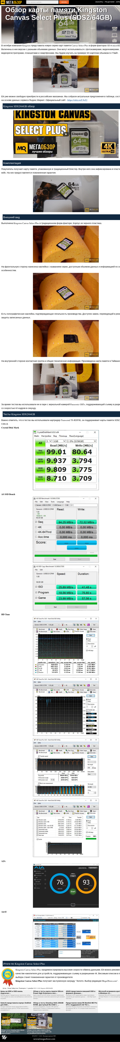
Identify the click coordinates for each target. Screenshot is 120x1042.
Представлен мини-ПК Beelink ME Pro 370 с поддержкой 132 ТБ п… (81, 1004)
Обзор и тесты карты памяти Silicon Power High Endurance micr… (48, 992)
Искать (64, 2)
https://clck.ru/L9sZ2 (77, 100)
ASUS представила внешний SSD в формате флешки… (80, 992)
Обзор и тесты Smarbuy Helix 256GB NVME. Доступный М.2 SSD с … (48, 1004)
